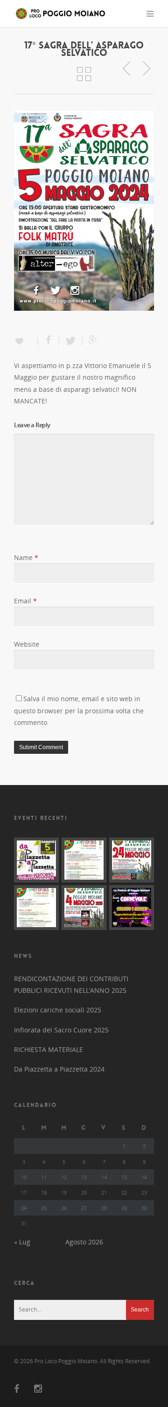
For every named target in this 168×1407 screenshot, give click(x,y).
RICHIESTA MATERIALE (48, 1049)
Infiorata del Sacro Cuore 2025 (61, 1029)
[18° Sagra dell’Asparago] (84, 907)
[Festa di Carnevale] (131, 907)
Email (25, 600)
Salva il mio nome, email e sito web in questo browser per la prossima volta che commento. (79, 710)
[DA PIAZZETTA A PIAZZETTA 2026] (36, 860)
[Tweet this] (71, 340)
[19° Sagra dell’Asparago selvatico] (131, 860)
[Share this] (48, 340)
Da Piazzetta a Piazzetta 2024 (59, 1069)
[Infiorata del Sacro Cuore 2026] (84, 860)
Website (26, 644)
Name (26, 557)
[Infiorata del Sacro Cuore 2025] (36, 907)
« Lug (22, 1241)
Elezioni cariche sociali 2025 (57, 1009)
